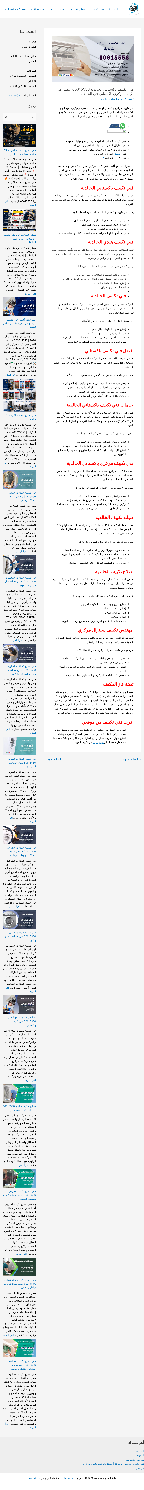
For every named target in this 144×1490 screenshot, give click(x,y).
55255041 (15, 95)
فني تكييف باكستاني (15, 8)
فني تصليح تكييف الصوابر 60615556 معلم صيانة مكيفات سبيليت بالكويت (19, 1195)
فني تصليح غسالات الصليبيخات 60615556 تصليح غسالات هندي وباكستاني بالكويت (20, 670)
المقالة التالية (53, 759)
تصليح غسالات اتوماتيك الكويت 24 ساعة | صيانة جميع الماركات (20, 238)
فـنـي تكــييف (69, 1477)
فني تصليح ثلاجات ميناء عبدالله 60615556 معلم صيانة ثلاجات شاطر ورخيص (20, 1283)
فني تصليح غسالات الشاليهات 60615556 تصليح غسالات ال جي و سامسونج (20, 581)
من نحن (140, 1467)
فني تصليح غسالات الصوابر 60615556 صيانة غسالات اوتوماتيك (22, 762)
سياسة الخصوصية (134, 1459)
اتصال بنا (113, 8)
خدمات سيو (34, 1477)
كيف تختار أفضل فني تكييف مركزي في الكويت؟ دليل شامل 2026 (19, 323)
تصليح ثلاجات (78, 8)
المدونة (140, 1455)
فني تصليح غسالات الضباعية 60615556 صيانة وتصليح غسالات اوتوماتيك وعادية (21, 851)
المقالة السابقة (131, 759)
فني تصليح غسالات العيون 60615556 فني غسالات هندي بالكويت (20, 936)
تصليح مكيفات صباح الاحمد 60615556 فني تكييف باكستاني (22, 1021)
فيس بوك (98, 742)
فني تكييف (98, 8)
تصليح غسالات (38, 8)
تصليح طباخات (58, 8)
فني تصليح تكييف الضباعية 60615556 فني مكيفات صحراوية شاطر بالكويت (22, 1365)
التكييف (117, 153)
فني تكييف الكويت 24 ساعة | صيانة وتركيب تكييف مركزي (113, 1463)
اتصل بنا (140, 1451)
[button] (91, 9)
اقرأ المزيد (30, 293)
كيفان (102, 158)
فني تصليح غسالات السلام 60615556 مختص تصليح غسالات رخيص (22, 496)
